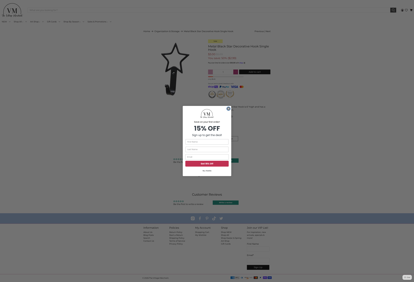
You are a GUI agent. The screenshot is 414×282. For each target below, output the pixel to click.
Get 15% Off (207, 163)
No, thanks (207, 171)
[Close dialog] (228, 109)
